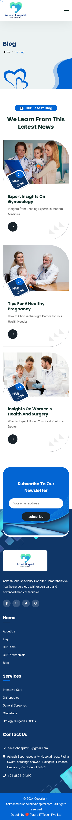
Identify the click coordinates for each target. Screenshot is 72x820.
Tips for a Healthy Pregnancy (26, 306)
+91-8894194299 (19, 776)
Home (7, 52)
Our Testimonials (14, 655)
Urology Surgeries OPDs (19, 721)
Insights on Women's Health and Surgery (30, 411)
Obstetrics (10, 713)
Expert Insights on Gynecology (26, 199)
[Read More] (24, 227)
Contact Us (15, 735)
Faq (5, 639)
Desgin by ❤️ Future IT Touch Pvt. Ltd (36, 815)
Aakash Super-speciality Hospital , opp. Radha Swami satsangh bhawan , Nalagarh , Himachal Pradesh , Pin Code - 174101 (38, 762)
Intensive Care (12, 690)
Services (12, 676)
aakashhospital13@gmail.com (28, 748)
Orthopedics (11, 697)
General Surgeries (15, 705)
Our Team (9, 647)
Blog (6, 663)
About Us (9, 631)
